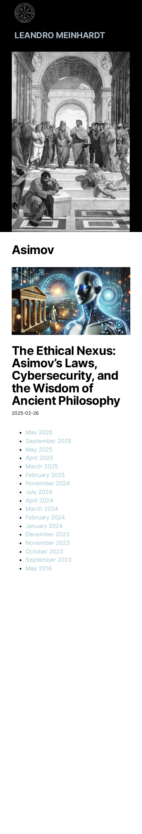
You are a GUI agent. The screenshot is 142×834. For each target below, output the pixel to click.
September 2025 (48, 440)
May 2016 (39, 568)
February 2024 (45, 517)
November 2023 (48, 542)
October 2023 (44, 551)
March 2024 (42, 508)
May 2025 (39, 449)
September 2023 (49, 559)
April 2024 (39, 500)
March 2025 (42, 466)
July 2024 (39, 491)
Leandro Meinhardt (59, 35)
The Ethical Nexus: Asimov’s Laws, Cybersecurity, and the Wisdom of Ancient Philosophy (66, 375)
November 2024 (48, 483)
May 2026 (39, 432)
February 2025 (45, 475)
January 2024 (44, 525)
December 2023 (48, 534)
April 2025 (39, 457)
